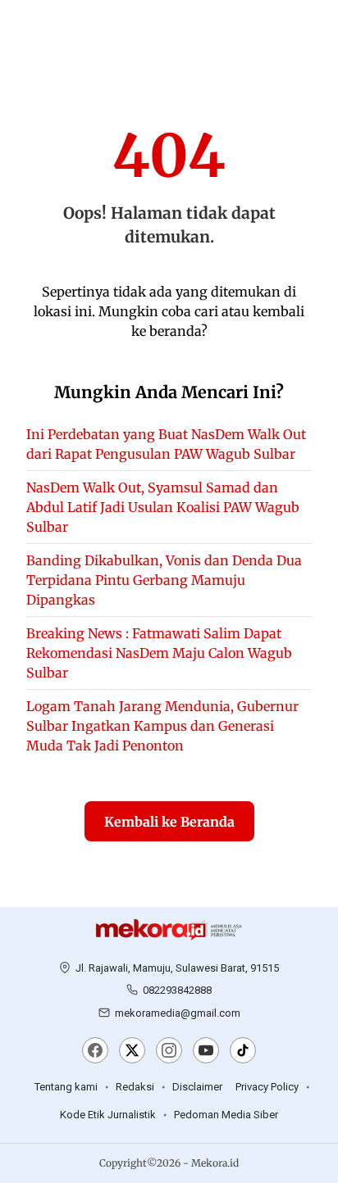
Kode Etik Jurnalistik (108, 1114)
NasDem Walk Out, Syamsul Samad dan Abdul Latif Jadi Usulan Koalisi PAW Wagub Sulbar (162, 507)
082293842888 (177, 990)
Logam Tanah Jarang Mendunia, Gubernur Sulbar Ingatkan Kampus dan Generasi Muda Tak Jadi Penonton (162, 726)
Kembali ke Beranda (169, 822)
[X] (132, 1052)
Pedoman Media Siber (226, 1114)
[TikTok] (242, 1052)
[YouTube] (206, 1052)
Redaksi (135, 1087)
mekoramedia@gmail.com (177, 1013)
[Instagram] (169, 1052)
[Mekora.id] (169, 930)
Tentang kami (66, 1087)
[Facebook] (95, 1052)
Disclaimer (197, 1087)
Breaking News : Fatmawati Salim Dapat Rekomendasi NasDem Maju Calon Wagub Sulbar (159, 653)
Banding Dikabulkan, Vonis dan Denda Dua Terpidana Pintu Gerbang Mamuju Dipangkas (164, 580)
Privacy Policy (267, 1087)
